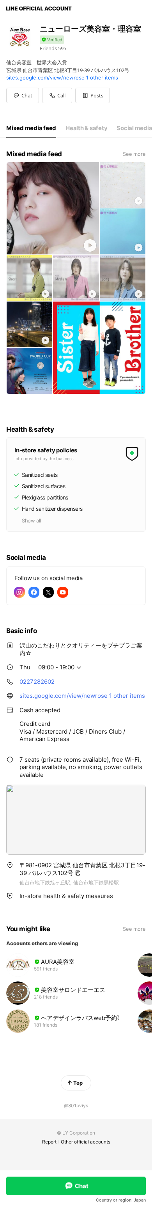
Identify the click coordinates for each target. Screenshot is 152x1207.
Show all (31, 520)
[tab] (31, 128)
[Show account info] (52, 39)
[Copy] (78, 873)
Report (49, 1142)
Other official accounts (85, 1142)
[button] (92, 95)
